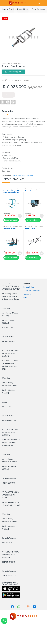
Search (39, 3)
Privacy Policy (29, 287)
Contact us (27, 294)
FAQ (25, 298)
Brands (11, 9)
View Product (20, 216)
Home (4, 9)
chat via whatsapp (10, 220)
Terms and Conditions (32, 291)
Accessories (6, 63)
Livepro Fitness (23, 9)
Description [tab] (7, 111)
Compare (26, 81)
